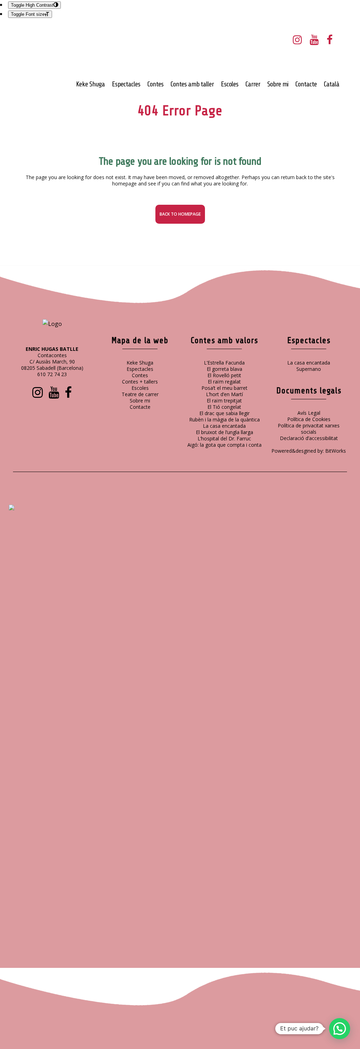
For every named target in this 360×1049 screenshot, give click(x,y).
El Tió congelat (224, 407)
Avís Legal (308, 412)
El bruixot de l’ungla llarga (224, 432)
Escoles (140, 388)
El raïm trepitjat (224, 400)
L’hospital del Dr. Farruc (224, 438)
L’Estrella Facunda (224, 362)
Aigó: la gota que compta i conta (224, 444)
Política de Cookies (308, 419)
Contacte (140, 407)
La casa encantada (224, 425)
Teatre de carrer (140, 394)
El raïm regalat (224, 381)
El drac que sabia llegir (224, 413)
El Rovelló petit (224, 375)
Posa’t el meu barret (224, 388)
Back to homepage (180, 214)
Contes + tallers (140, 381)
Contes (140, 375)
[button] (339, 1028)
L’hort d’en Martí (224, 394)
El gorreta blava (224, 369)
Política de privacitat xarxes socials (309, 428)
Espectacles (140, 369)
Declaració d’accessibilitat (309, 438)
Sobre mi (140, 400)
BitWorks (335, 450)
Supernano (308, 369)
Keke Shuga (140, 362)
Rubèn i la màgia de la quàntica (224, 419)
